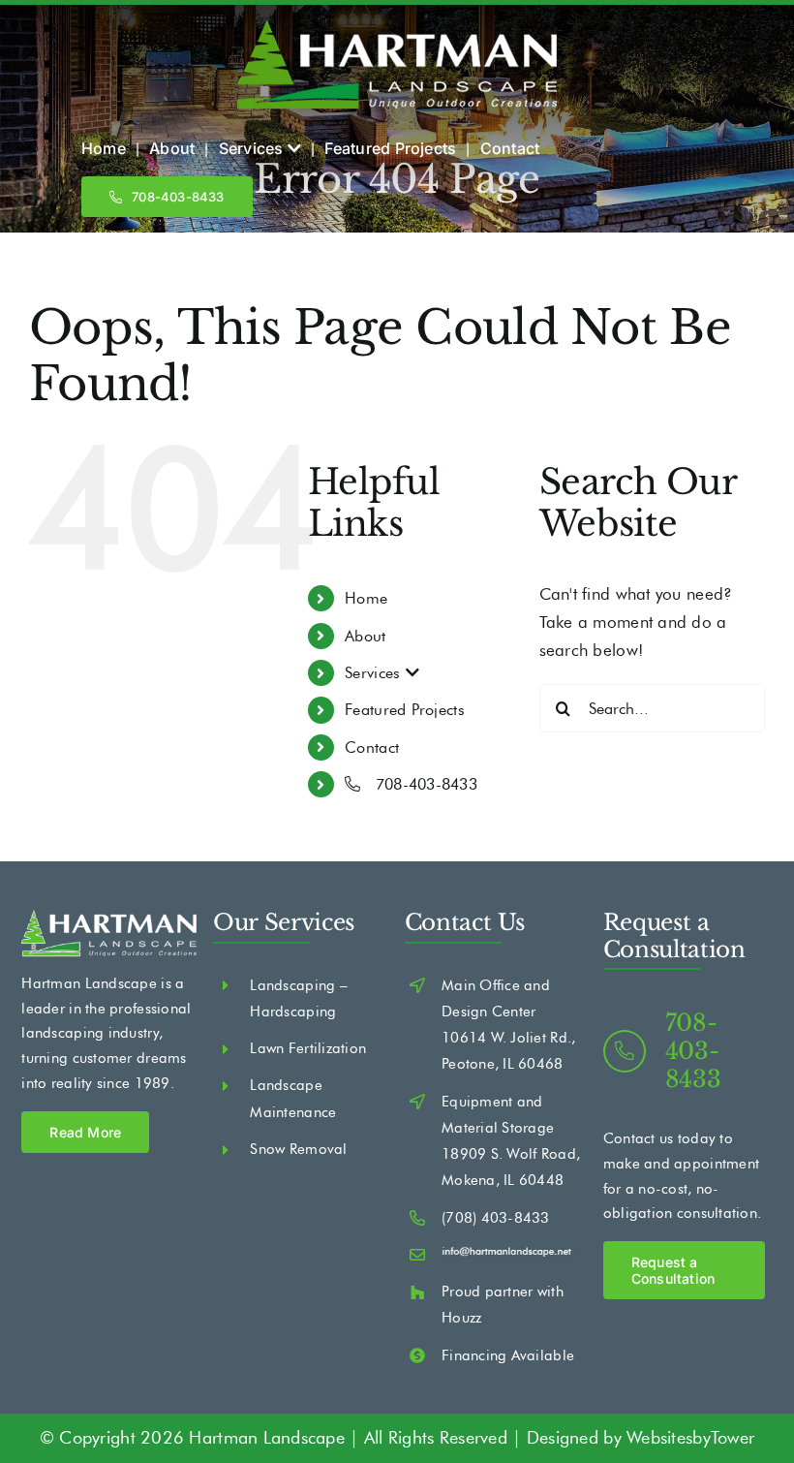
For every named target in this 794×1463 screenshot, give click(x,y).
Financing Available (508, 1355)
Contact (372, 747)
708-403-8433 (423, 784)
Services (375, 673)
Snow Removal (298, 1149)
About (365, 636)
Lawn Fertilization (308, 1048)
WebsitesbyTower (690, 1437)
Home (366, 598)
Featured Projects (405, 709)
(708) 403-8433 (496, 1218)
